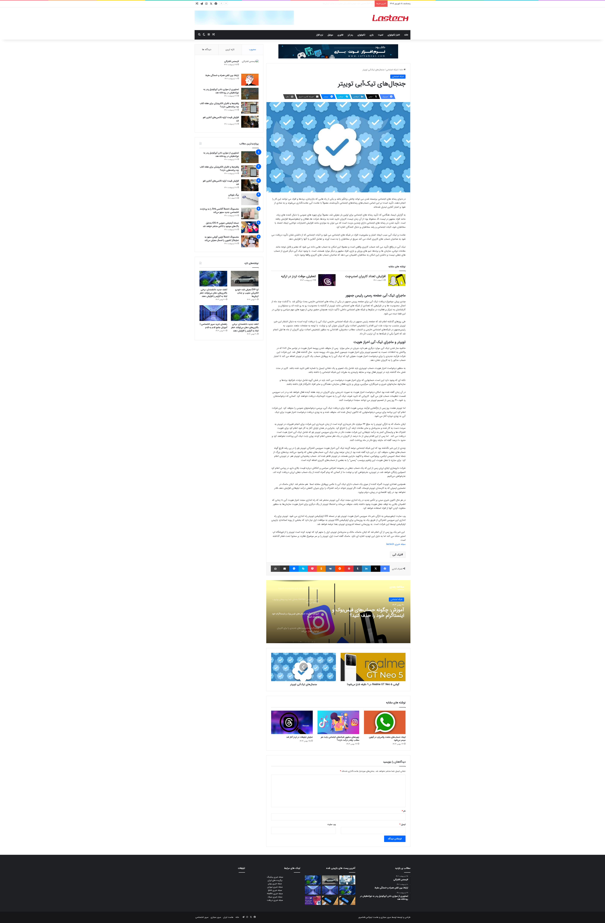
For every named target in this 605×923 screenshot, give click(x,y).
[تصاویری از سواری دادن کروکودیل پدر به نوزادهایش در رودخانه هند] (250, 94)
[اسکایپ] (303, 568)
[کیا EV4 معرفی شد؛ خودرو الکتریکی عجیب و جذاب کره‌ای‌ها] (245, 278)
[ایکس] (375, 568)
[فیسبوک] (385, 568)
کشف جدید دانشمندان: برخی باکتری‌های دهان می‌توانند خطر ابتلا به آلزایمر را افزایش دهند (335, 3)
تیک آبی (396, 555)
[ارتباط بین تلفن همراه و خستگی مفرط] (250, 80)
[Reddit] (339, 568)
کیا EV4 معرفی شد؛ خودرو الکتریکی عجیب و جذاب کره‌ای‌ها (247, 293)
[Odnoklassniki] (321, 568)
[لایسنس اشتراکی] (250, 66)
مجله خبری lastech (396, 544)
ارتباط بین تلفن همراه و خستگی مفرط (222, 75)
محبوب (252, 49)
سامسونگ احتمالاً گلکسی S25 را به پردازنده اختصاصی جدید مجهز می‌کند (219, 210)
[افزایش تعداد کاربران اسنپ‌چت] (396, 280)
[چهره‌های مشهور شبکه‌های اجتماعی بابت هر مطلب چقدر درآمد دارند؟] (338, 722)
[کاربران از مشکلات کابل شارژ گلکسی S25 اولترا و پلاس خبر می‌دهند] (347, 900)
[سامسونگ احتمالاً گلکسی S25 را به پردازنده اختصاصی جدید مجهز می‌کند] (250, 213)
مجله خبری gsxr (275, 890)
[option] (338, 611)
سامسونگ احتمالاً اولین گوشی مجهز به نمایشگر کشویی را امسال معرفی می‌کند (222, 238)
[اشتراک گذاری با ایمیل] (284, 568)
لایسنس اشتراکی (231, 61)
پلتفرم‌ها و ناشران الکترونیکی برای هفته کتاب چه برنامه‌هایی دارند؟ (219, 105)
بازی (372, 35)
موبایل (330, 35)
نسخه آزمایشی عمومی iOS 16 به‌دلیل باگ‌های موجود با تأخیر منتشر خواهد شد (221, 224)
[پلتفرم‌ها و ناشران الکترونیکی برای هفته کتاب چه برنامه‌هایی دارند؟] (250, 108)
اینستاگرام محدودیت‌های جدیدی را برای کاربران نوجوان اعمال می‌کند (366, 613)
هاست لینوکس (371, 917)
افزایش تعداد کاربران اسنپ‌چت (365, 276)
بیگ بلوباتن (233, 195)
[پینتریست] (348, 568)
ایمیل (402, 824)
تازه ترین (230, 49)
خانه (406, 35)
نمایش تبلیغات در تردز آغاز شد (299, 737)
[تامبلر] (358, 568)
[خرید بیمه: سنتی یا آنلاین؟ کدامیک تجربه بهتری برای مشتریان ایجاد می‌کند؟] (347, 879)
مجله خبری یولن (275, 883)
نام (404, 811)
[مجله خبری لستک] (390, 19)
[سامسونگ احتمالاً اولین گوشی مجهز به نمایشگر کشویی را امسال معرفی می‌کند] (250, 241)
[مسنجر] (294, 568)
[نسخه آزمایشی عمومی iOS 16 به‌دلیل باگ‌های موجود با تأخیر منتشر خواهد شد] (250, 227)
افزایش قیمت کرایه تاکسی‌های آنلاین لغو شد (221, 119)
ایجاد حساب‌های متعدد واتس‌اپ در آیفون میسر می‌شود (387, 738)
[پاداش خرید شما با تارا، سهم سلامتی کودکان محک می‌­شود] (313, 900)
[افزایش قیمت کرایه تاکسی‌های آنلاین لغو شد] (250, 122)
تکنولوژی (361, 35)
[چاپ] (275, 568)
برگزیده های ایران (275, 880)
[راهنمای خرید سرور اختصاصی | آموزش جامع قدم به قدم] (213, 313)
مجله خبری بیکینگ (275, 877)
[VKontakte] (330, 568)
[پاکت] (312, 568)
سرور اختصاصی (201, 917)
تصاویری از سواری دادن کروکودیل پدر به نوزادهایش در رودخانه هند (221, 91)
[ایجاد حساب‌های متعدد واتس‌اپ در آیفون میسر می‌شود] (385, 722)
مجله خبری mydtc (275, 893)
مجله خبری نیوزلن (275, 887)
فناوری (340, 35)
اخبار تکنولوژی (394, 35)
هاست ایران (228, 917)
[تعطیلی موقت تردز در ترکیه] (327, 280)
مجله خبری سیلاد (275, 897)
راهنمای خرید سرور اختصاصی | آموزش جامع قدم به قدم (213, 325)
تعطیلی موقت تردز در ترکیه (298, 276)
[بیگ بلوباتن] (250, 199)
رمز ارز (350, 35)
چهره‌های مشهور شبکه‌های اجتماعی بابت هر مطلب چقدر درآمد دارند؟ (340, 738)
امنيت (380, 35)
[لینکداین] (366, 568)
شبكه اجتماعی (392, 69)
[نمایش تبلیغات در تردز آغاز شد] (292, 722)
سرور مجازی (386, 917)
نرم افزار (319, 35)
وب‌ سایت (331, 824)
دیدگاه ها (206, 49)
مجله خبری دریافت (275, 900)
